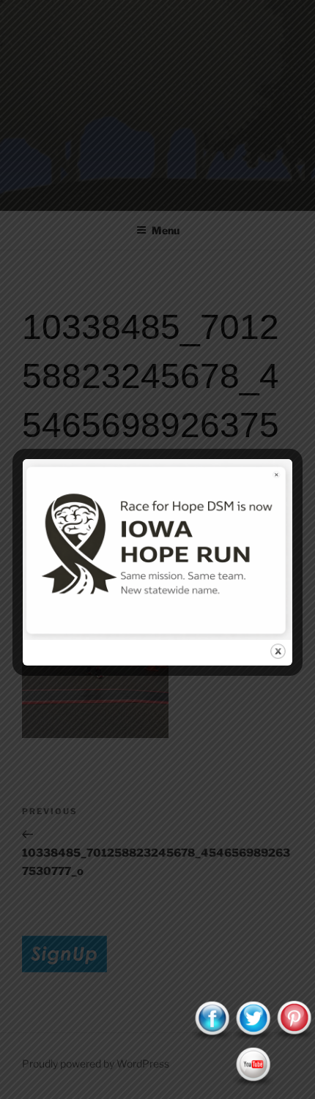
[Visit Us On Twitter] (252, 1036)
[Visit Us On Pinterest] (293, 1036)
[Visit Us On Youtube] (252, 1082)
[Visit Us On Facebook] (211, 1036)
